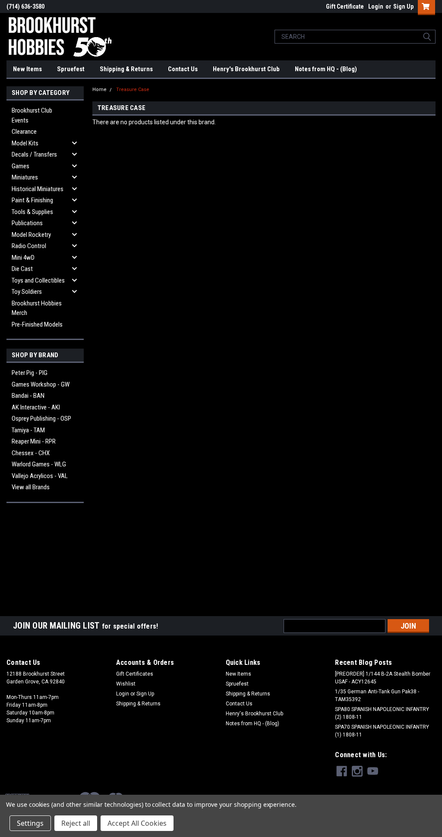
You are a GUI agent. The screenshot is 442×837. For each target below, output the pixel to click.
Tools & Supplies (32, 212)
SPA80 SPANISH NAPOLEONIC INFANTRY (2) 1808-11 (382, 713)
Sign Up (403, 6)
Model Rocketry (31, 235)
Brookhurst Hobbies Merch (37, 308)
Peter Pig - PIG (29, 373)
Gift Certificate (345, 6)
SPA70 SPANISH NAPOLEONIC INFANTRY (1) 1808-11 (382, 731)
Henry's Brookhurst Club (246, 69)
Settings (30, 823)
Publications (27, 223)
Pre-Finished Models (37, 324)
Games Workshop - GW (40, 384)
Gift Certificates (134, 674)
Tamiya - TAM (28, 430)
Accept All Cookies (137, 823)
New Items (27, 69)
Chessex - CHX (31, 453)
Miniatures (25, 177)
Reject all (75, 823)
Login (375, 6)
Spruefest (71, 69)
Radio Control (29, 246)
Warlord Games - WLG (39, 464)
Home (99, 89)
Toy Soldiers (27, 292)
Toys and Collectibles (38, 280)
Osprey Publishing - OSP (41, 418)
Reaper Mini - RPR (34, 441)
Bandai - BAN (28, 396)
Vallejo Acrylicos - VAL (40, 476)
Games (20, 166)
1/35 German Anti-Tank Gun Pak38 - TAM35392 (377, 695)
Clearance (24, 131)
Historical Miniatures (37, 189)
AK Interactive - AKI (36, 407)
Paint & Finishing (32, 200)
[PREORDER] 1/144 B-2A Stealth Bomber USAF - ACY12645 (382, 678)
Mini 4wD (23, 257)
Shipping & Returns (126, 69)
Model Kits (25, 143)
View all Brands (31, 487)
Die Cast (22, 269)
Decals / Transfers (34, 154)
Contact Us (183, 69)
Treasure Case (132, 89)
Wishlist (126, 684)
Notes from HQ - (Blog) (326, 69)
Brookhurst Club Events (32, 115)
